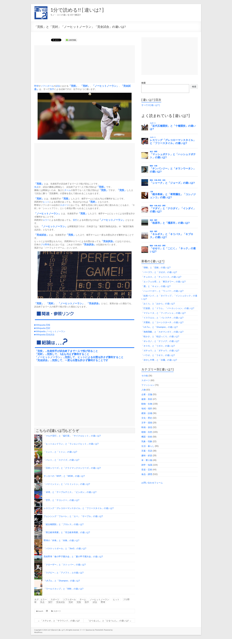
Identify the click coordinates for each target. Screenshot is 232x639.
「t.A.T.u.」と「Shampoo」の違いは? (62, 581)
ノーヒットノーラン (105, 86)
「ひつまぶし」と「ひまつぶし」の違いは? (109, 620)
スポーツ (64, 205)
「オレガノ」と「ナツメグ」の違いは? (160, 341)
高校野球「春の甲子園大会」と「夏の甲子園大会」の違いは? (73, 556)
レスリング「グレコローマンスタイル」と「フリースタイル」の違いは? (79, 508)
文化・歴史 (146, 418)
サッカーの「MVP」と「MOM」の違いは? (64, 476)
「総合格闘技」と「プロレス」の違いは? (64, 524)
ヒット (46, 201)
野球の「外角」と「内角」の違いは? (61, 540)
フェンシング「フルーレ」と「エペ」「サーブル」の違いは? (73, 516)
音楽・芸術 (146, 469)
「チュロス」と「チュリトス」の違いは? (161, 277)
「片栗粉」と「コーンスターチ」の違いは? (162, 322)
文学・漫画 (146, 422)
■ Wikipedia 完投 (42, 325)
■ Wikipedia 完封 (42, 328)
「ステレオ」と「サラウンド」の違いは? (59, 620)
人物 (143, 390)
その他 (144, 376)
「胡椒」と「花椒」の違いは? (156, 267)
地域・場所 (146, 408)
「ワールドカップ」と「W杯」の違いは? (63, 589)
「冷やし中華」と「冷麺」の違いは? (159, 360)
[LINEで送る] (71, 40)
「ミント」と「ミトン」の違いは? (60, 452)
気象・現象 (146, 441)
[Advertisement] (84, 64)
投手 (52, 89)
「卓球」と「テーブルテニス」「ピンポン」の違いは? (70, 492)
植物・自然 (146, 432)
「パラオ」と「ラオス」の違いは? (158, 355)
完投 (73, 86)
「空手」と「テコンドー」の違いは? (61, 500)
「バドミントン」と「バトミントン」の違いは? (67, 484)
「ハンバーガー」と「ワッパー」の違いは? (162, 291)
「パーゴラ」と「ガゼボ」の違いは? (159, 272)
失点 (36, 187)
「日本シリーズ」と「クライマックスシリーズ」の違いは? (72, 468)
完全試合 (60, 602)
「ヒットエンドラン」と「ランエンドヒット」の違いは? (71, 444)
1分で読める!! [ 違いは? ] (77, 10)
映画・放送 (146, 427)
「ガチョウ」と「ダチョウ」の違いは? (160, 350)
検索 (143, 83)
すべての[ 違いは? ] (150, 105)
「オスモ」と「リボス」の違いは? (158, 346)
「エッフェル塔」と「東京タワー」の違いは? (163, 281)
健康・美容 (146, 399)
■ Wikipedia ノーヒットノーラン (49, 331)
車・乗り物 (146, 460)
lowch (40, 611)
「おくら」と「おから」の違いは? (158, 303)
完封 (85, 86)
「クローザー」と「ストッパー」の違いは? (65, 564)
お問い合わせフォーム (152, 483)
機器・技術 (146, 437)
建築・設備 (146, 413)
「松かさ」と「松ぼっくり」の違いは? (160, 336)
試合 (58, 86)
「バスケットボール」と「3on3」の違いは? (65, 548)
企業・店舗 (146, 394)
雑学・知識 (146, 465)
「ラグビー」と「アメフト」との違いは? (64, 573)
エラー (46, 220)
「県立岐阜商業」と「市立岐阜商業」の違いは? (67, 532)
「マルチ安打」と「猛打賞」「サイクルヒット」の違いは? (72, 436)
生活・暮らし (147, 446)
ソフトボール (47, 86)
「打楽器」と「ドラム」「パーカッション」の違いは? (167, 308)
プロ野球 (45, 244)
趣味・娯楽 (146, 455)
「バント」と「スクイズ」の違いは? (61, 460)
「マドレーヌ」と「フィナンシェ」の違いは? (163, 313)
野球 (36, 86)
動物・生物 (146, 404)
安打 (75, 220)
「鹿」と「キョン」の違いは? (156, 286)
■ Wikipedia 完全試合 (44, 334)
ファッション (147, 385)
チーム (67, 190)
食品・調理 (146, 474)
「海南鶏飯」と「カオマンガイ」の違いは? (162, 332)
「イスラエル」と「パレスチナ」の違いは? (162, 318)
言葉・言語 (146, 451)
